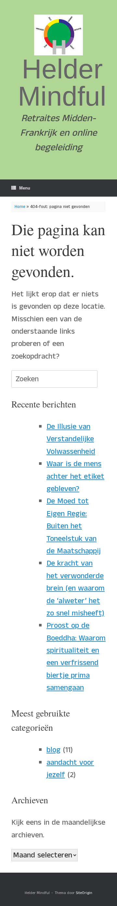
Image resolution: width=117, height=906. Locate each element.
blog (53, 749)
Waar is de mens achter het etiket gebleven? (75, 476)
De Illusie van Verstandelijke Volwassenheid (70, 439)
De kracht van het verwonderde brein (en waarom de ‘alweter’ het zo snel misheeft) (75, 588)
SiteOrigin (84, 893)
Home (20, 207)
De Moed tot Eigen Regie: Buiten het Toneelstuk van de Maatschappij (73, 526)
